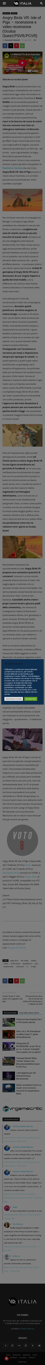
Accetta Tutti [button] (31, 699)
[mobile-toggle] (4, 3)
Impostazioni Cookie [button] (14, 699)
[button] (41, 3)
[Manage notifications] (6, 1358)
